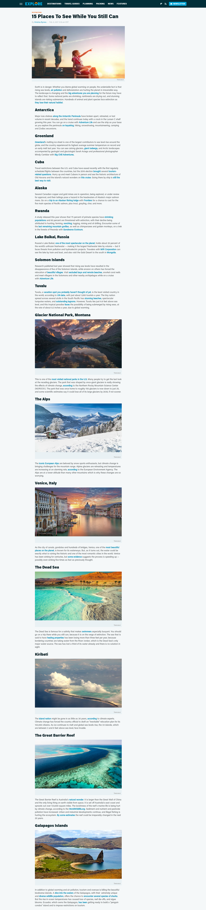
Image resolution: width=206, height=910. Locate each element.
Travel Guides (72, 4)
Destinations (54, 4)
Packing (100, 4)
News (110, 4)
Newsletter (179, 4)
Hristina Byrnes (40, 22)
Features (122, 4)
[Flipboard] (161, 4)
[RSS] (166, 4)
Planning (88, 4)
